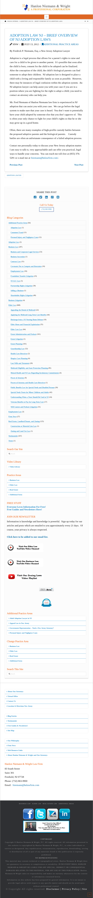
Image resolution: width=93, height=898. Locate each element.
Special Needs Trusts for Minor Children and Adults (30, 392)
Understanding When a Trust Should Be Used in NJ (30, 397)
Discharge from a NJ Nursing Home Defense (27, 320)
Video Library (15, 467)
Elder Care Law (16, 329)
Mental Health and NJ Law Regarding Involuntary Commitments (35, 373)
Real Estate (14, 490)
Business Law (13, 247)
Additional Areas (16, 495)
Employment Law (17, 271)
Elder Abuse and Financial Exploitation (25, 324)
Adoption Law (16, 228)
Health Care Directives (19, 354)
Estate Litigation (17, 339)
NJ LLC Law (15, 281)
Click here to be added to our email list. (27, 536)
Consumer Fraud (17, 232)
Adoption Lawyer (14, 175)
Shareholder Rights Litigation (22, 295)
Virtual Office (13, 696)
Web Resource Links (15, 750)
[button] (46, 17)
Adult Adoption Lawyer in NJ (21, 618)
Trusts (10, 441)
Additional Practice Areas (61, 44)
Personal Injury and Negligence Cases (24, 237)
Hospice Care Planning (19, 358)
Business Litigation (15, 300)
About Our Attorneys (15, 691)
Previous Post (16, 165)
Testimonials (13, 436)
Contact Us (12, 701)
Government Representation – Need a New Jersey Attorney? (32, 628)
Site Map (11, 731)
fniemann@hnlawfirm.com (26, 785)
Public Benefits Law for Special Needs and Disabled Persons (32, 387)
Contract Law (16, 261)
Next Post (78, 165)
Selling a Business (17, 290)
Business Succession (18, 257)
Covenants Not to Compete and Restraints (26, 266)
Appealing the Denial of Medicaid (23, 310)
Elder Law (12, 305)
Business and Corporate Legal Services (25, 252)
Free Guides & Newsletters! (18, 726)
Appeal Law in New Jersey (19, 623)
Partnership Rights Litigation (21, 286)
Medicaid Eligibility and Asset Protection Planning (29, 368)
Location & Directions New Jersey (20, 706)
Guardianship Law (17, 349)
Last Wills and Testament (20, 363)
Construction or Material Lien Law (23, 426)
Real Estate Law (50, 803)
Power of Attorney (17, 378)
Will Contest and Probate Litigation (24, 407)
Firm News (12, 416)
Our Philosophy (13, 741)
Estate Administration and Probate (23, 334)
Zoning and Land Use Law (20, 431)
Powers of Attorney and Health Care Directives (28, 383)
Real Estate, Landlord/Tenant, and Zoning (24, 421)
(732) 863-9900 (46, 209)
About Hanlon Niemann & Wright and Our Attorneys (27, 755)
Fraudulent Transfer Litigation (22, 276)
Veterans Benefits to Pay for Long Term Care (27, 402)
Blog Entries (12, 716)
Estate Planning (16, 344)
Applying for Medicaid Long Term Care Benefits (28, 315)
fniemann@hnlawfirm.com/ (44, 157)
